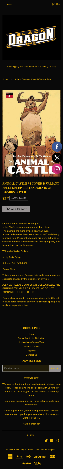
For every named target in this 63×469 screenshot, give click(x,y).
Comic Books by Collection (31, 338)
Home (5, 79)
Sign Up (54, 368)
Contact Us (31, 355)
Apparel (32, 350)
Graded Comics (32, 346)
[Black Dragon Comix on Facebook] (51, 441)
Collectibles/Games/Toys (31, 342)
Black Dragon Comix (23, 449)
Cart (58, 4)
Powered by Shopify (45, 449)
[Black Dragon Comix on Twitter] (46, 441)
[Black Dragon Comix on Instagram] (57, 441)
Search (30, 435)
